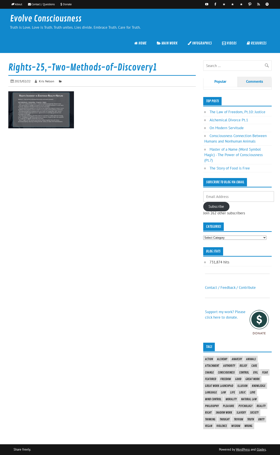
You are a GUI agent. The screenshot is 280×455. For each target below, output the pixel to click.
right (208, 412)
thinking (210, 419)
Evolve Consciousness (45, 18)
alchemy (222, 359)
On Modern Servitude (227, 127)
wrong (248, 426)
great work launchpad (219, 386)
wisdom (235, 426)
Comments (254, 81)
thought (224, 419)
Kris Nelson (46, 81)
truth (250, 419)
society (254, 412)
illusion (242, 386)
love (252, 392)
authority (229, 366)
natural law (249, 399)
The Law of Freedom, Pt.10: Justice (237, 111)
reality (261, 406)
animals (251, 359)
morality (231, 399)
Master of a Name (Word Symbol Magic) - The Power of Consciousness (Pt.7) (233, 155)
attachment (212, 366)
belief (243, 366)
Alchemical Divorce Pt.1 (229, 120)
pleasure (228, 406)
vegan (208, 426)
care (254, 366)
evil (255, 372)
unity (261, 419)
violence (221, 426)
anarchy (237, 359)
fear (265, 372)
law (223, 392)
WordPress (243, 449)
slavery (241, 412)
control (244, 372)
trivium (238, 419)
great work (252, 379)
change (209, 372)
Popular (220, 81)
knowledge (258, 386)
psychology (245, 406)
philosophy (212, 406)
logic (242, 392)
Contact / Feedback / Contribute (230, 287)
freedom (225, 379)
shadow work (224, 412)
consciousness (226, 372)
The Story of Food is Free (230, 168)
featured (210, 379)
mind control (213, 399)
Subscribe (216, 206)
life (232, 392)
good (238, 379)
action (209, 359)
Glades (261, 449)
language (211, 392)
